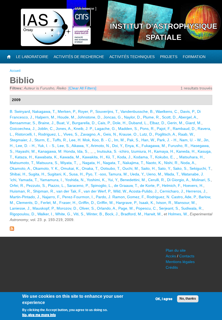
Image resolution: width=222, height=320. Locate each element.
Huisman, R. (20, 191)
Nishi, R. (171, 163)
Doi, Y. (117, 145)
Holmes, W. (178, 214)
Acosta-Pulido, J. (143, 191)
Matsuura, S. (47, 163)
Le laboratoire (32, 57)
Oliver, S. (87, 208)
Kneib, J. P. (83, 128)
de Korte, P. (150, 185)
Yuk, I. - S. (46, 145)
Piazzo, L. (56, 185)
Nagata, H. (91, 163)
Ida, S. (82, 151)
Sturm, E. (42, 140)
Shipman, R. (43, 191)
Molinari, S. (201, 180)
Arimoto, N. (100, 145)
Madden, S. (128, 128)
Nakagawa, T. (44, 111)
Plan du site (176, 250)
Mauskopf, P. (43, 208)
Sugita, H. (36, 174)
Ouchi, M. (130, 168)
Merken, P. (67, 111)
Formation (194, 57)
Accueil (15, 71)
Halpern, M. (45, 117)
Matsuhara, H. (191, 157)
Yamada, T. (28, 180)
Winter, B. (94, 214)
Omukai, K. (70, 168)
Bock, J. (112, 214)
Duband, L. (138, 123)
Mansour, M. (185, 202)
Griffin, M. (105, 202)
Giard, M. (193, 123)
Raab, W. (186, 134)
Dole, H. (119, 123)
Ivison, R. (164, 202)
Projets (168, 57)
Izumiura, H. (141, 151)
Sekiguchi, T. (200, 168)
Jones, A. (63, 128)
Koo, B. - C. (102, 140)
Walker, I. (45, 214)
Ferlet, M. (49, 202)
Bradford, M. (131, 214)
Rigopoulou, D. (22, 214)
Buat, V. (63, 123)
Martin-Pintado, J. (25, 197)
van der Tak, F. (68, 191)
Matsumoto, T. (22, 163)
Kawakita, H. (93, 157)
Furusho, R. (178, 145)
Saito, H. (148, 168)
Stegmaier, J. (21, 140)
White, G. (63, 214)
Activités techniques (132, 57)
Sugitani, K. (57, 174)
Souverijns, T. (106, 111)
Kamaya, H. (164, 151)
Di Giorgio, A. (178, 180)
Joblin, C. (46, 128)
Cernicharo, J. (172, 191)
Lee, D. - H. (25, 145)
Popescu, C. (146, 208)
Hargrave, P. (126, 202)
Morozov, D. (67, 208)
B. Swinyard (20, 111)
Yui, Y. (113, 180)
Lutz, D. (146, 134)
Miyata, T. (68, 163)
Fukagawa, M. (154, 145)
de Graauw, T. (126, 185)
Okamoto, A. (20, 168)
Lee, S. (63, 145)
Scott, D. (169, 117)
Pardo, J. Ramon (110, 197)
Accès (171, 256)
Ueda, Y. (137, 174)
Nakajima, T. (133, 163)
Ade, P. (191, 197)
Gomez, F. (136, 197)
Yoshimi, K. (96, 180)
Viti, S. (78, 214)
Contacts (186, 256)
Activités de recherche (79, 57)
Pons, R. (147, 128)
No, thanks (187, 298)
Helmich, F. (171, 185)
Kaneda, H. (185, 151)
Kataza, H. (24, 157)
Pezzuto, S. (36, 185)
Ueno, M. (154, 174)
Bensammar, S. (23, 123)
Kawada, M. (70, 157)
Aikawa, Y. (80, 145)
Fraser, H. (67, 202)
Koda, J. (124, 157)
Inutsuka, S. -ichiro (113, 151)
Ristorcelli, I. (25, 134)
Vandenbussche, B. (137, 111)
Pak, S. (133, 140)
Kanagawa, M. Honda (56, 151)
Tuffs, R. (60, 140)
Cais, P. (104, 123)
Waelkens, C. (167, 111)
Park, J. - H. (167, 140)
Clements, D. (27, 202)
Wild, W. (120, 191)
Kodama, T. (143, 157)
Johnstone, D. (89, 117)
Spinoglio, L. (101, 185)
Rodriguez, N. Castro (165, 197)
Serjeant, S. (169, 208)
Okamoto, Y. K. (45, 168)
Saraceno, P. (78, 185)
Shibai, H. (18, 174)
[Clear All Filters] (82, 88)
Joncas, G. (112, 117)
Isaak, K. (146, 202)
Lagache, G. (105, 128)
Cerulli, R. (156, 180)
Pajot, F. (164, 128)
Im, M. (119, 140)
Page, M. (126, 208)
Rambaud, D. (184, 128)
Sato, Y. (164, 168)
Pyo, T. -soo (96, 174)
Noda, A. (188, 163)
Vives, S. (70, 134)
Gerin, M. (175, 123)
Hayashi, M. (25, 151)
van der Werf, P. (97, 191)
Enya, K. (132, 145)
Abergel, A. (187, 117)
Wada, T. (171, 174)
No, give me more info (39, 315)
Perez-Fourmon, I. (78, 197)
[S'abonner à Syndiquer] (12, 229)
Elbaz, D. (157, 123)
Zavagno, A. (90, 134)
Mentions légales (180, 262)
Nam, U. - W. (190, 140)
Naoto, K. (154, 163)
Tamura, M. (118, 174)
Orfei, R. (17, 185)
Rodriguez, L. (49, 134)
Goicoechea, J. (22, 128)
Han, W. (148, 140)
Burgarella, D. (84, 123)
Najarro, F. (51, 197)
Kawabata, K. (46, 157)
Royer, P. (85, 111)
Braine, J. (46, 123)
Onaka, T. (90, 168)
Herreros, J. (196, 191)
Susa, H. (76, 174)
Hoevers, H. (193, 185)
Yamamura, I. (51, 180)
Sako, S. (180, 168)
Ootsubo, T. (110, 168)
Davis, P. (187, 111)
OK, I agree (163, 299)
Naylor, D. (132, 117)
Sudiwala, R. (192, 208)
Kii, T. (110, 157)
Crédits (172, 267)
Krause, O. (128, 134)
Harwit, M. (153, 214)
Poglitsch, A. (165, 134)
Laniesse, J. (20, 208)
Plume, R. (151, 117)
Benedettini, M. (133, 180)
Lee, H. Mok (79, 140)
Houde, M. (66, 117)
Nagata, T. (111, 163)
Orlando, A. (106, 208)
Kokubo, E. (164, 157)
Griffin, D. (87, 202)
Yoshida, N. (74, 180)
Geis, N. (110, 134)
